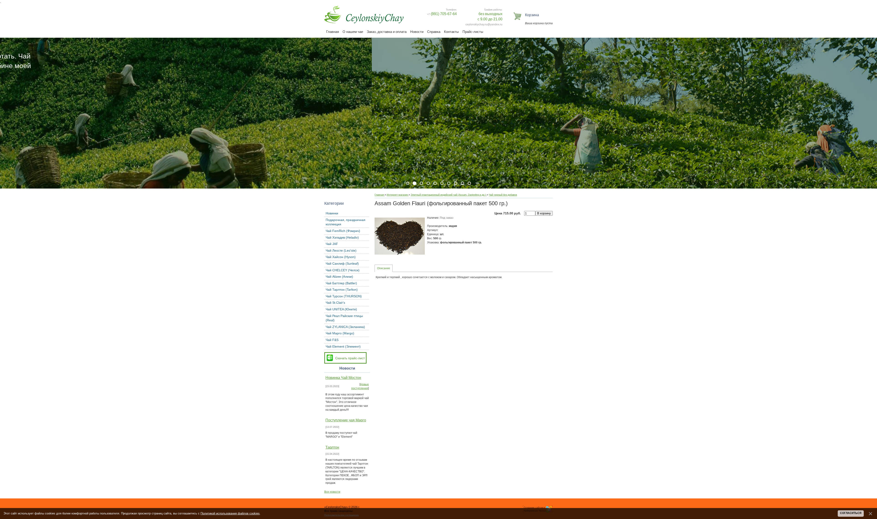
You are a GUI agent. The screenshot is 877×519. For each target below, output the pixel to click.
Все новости (332, 491)
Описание (383, 268)
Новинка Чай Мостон (343, 378)
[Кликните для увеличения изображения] (400, 236)
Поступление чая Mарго (345, 420)
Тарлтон (332, 447)
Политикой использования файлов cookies (230, 513)
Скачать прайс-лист (350, 358)
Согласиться (850, 513)
